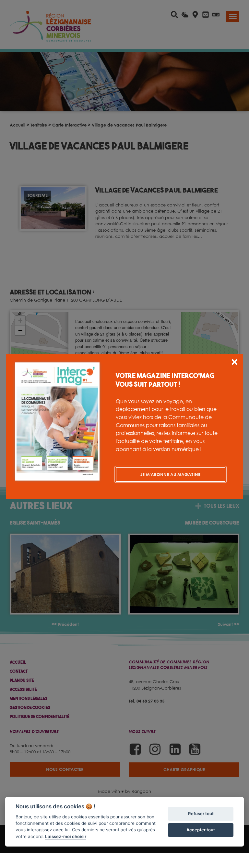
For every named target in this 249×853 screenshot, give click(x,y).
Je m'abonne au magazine (170, 474)
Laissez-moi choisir (65, 836)
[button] (235, 363)
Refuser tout (201, 813)
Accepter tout (200, 829)
